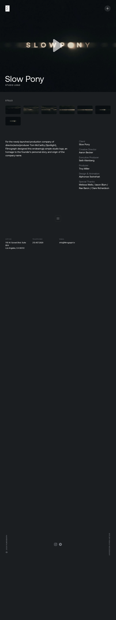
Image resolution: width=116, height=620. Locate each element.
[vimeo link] (60, 544)
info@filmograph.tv (67, 242)
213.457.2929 (37, 242)
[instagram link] (55, 544)
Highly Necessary (109, 548)
